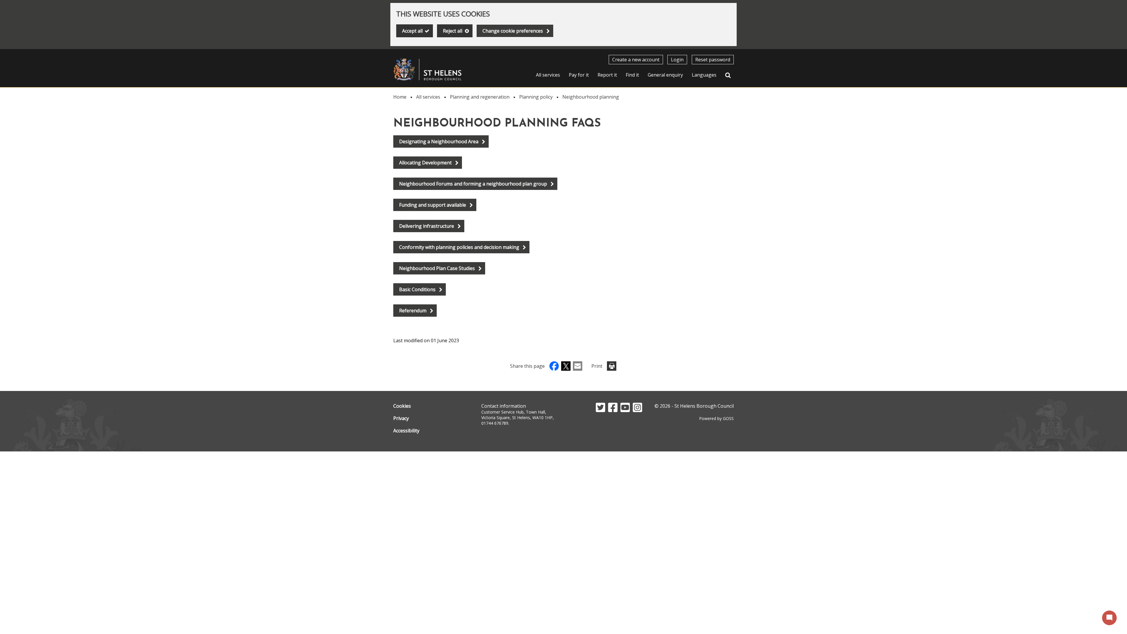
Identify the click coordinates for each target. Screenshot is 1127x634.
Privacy (401, 418)
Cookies (402, 406)
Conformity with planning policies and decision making (459, 247)
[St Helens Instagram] (637, 410)
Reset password (712, 59)
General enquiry (665, 75)
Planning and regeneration (479, 97)
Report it (607, 75)
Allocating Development (425, 162)
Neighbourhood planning (590, 97)
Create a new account (635, 59)
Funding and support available (432, 205)
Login (677, 59)
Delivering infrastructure (426, 226)
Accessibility (406, 430)
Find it (632, 75)
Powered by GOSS (716, 418)
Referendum (412, 310)
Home (399, 97)
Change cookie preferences (512, 31)
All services (548, 75)
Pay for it (579, 75)
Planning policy (536, 97)
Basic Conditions (417, 289)
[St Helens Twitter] (600, 410)
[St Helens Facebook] (613, 410)
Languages (704, 75)
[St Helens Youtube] (625, 410)
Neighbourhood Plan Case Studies (437, 268)
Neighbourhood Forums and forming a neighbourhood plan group (473, 184)
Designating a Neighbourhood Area (438, 141)
